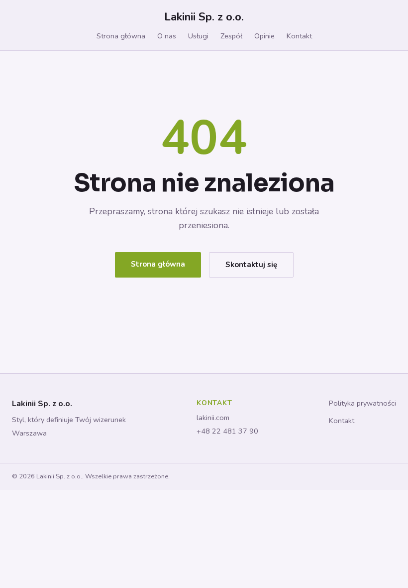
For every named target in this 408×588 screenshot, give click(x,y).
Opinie (264, 36)
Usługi (198, 36)
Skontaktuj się (251, 265)
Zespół (231, 36)
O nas (166, 36)
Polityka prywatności (362, 403)
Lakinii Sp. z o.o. (204, 16)
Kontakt (299, 36)
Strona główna (121, 36)
